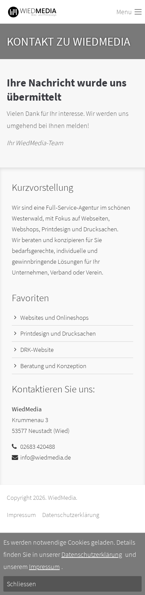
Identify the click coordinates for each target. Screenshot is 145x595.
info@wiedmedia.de (45, 457)
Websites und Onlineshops (54, 317)
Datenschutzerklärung (70, 515)
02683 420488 (37, 446)
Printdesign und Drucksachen (58, 333)
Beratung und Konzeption (53, 366)
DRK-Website (37, 350)
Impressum (21, 515)
